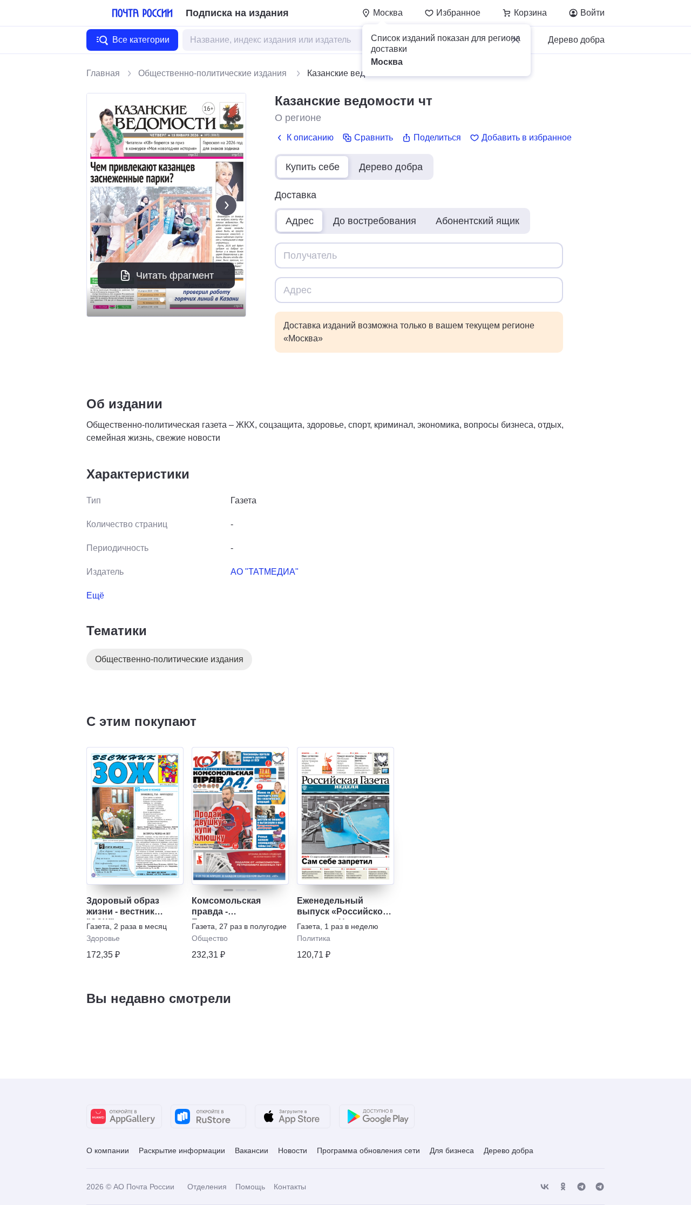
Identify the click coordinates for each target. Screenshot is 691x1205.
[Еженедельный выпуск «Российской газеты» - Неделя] (345, 816)
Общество (210, 938)
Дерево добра (576, 39)
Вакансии (251, 1150)
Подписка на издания (237, 13)
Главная (103, 73)
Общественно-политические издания (213, 73)
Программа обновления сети (368, 1150)
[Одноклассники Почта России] (563, 1186)
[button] (515, 39)
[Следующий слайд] (226, 205)
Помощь (250, 1186)
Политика (313, 938)
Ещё (95, 595)
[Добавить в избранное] (171, 759)
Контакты (290, 1186)
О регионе (298, 117)
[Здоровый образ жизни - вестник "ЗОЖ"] (135, 816)
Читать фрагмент (175, 275)
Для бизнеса (452, 1150)
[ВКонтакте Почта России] (545, 1186)
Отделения (207, 1186)
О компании (107, 1150)
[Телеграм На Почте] (581, 1186)
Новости (292, 1150)
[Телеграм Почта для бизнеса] (600, 1186)
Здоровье (103, 938)
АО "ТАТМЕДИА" (265, 571)
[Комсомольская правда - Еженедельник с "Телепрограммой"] (240, 816)
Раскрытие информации (182, 1150)
